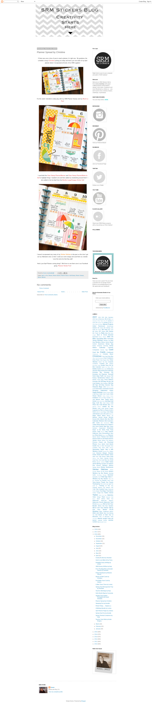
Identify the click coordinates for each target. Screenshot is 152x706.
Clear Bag (104, 356)
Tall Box (97, 480)
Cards (102, 352)
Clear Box (110, 356)
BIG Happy (98, 329)
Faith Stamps (107, 376)
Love (107, 414)
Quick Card (105, 444)
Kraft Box (99, 403)
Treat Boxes (109, 491)
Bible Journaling (98, 338)
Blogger (83, 701)
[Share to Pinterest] (66, 273)
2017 (96, 532)
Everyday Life (97, 374)
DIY (107, 363)
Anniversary (110, 326)
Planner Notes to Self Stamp (68, 275)
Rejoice (111, 447)
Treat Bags (103, 491)
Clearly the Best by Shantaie (104, 557)
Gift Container (104, 383)
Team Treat (110, 480)
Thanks (111, 482)
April (43, 275)
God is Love (110, 386)
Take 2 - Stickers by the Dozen (103, 477)
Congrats (110, 362)
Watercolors (100, 504)
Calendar (102, 347)
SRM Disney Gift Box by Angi (104, 566)
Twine (95, 495)
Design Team (105, 365)
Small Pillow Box (105, 460)
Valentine (110, 495)
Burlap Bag (109, 344)
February (98, 626)
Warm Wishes (101, 498)
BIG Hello (105, 329)
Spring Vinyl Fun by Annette (103, 613)
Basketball (95, 336)
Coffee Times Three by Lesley (104, 584)
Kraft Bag (107, 401)
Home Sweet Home (108, 396)
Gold (94, 388)
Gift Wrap (101, 385)
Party (107, 430)
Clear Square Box (104, 360)
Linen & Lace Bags (101, 412)
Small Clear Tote (97, 460)
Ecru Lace (104, 368)
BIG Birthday (107, 327)
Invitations (95, 397)
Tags (106, 477)
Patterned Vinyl (97, 433)
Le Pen (46, 275)
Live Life (102, 414)
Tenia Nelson (96, 482)
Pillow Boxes (98, 435)
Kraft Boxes (106, 403)
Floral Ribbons (108, 379)
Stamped (98, 465)
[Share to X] (63, 273)
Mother (106, 424)
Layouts (95, 410)
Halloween (104, 390)
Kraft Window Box (105, 404)
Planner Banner (56, 275)
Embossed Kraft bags (107, 370)
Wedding (95, 511)
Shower (104, 456)
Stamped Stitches (107, 465)
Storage (105, 475)
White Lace (96, 513)
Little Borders (96, 414)
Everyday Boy (97, 372)
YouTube (95, 518)
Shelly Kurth (100, 454)
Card (111, 350)
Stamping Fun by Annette (103, 603)
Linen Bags (110, 412)
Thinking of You (104, 485)
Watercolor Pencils (98, 502)
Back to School (102, 335)
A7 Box (110, 322)
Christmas (97, 356)
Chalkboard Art (97, 354)
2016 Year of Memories (98, 319)
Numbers (95, 428)
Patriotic (111, 431)
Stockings (99, 475)
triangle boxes (103, 521)
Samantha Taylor (98, 449)
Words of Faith (103, 515)
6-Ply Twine (100, 320)
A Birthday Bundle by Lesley (103, 608)
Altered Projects (108, 324)
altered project (102, 518)
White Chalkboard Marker (106, 511)
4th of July (107, 319)
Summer (110, 475)
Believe (104, 336)
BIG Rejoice (102, 331)
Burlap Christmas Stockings (100, 345)
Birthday (100, 340)
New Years (110, 426)
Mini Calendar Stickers (103, 420)
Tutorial (111, 492)
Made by (111, 413)
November (99, 538)
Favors (94, 379)
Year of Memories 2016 (106, 516)
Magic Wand (97, 415)
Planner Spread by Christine (104, 601)
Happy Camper (106, 392)
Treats (94, 492)
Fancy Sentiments (99, 378)
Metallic (105, 417)
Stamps (94, 467)
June (97, 551)
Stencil (98, 467)
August (98, 546)
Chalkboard (110, 352)
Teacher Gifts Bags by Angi (103, 591)
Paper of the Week (99, 430)
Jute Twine (105, 399)
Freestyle (95, 381)
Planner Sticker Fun (103, 440)
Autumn (95, 328)
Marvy (103, 415)
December (99, 536)
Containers (95, 363)
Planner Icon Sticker (107, 437)
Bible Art (110, 336)
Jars (112, 397)
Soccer (98, 461)
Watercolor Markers (107, 500)
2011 (96, 641)
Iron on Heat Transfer (105, 397)
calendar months (102, 520)
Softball (103, 461)
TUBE (102, 477)
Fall (112, 376)
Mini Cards (96, 423)
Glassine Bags (97, 387)
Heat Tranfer (106, 394)
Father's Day (109, 378)
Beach (100, 336)
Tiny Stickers (106, 487)
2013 (96, 636)
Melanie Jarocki (97, 417)
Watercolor (96, 500)
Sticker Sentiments (107, 467)
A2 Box (106, 322)
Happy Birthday (98, 392)
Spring (98, 463)
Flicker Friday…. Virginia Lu (103, 606)
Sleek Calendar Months (106, 458)
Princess (95, 442)
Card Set (96, 352)
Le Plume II (106, 410)
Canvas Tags (104, 349)
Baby (103, 333)
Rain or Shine (100, 445)
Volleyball (108, 497)
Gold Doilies (98, 388)
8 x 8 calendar (108, 320)
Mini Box (107, 419)
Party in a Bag (102, 431)
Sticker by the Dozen (102, 471)
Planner (50, 275)
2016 (99, 317)
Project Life (102, 442)
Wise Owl (106, 513)
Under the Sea (103, 495)
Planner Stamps (80, 275)
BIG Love (110, 329)
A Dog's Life (100, 322)
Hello (111, 394)
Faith (101, 376)
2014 (96, 634)
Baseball (110, 335)
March (98, 624)
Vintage (99, 497)
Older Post (85, 292)
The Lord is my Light (106, 484)
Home (63, 292)
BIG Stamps (109, 331)
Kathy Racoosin (100, 401)
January (98, 629)
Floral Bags (100, 379)
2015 (96, 632)
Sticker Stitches (42, 277)
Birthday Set (107, 340)
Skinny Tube (96, 458)
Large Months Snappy (107, 408)
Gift (99, 381)
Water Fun (110, 498)
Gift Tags (95, 385)
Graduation (106, 388)
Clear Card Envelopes (98, 358)
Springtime (104, 463)
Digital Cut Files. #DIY (107, 367)
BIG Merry (95, 331)
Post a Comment (44, 288)
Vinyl (103, 497)
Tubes (106, 492)
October (98, 541)
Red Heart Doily (103, 447)
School (100, 451)
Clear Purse (96, 360)
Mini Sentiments (105, 422)
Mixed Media (100, 424)
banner (95, 520)
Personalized (106, 433)
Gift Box (108, 381)
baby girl (110, 518)
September (99, 543)
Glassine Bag (109, 385)
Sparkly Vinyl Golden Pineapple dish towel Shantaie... (102, 597)
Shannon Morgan (101, 453)
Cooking (102, 363)
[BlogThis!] (61, 273)
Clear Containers (108, 358)
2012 (96, 639)
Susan (52, 687)
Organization (102, 428)
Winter (101, 513)
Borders (98, 342)
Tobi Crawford (100, 489)
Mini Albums (100, 419)
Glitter (104, 386)
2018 (96, 529)
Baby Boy (107, 333)
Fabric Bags (96, 376)
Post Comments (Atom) (51, 295)
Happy (111, 390)
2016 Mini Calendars (107, 317)
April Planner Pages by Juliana (104, 610)
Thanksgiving (96, 484)
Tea (101, 480)
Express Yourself (107, 374)
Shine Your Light (97, 456)
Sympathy (95, 476)
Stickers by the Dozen (100, 473)
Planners (111, 440)
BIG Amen (100, 327)
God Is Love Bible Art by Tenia (104, 560)
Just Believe (96, 399)
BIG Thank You (97, 333)
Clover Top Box (102, 361)
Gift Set (110, 383)
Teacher (104, 480)
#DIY (95, 317)
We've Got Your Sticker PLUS (103, 508)
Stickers (111, 471)
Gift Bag (103, 381)
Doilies (95, 369)
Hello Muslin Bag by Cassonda (104, 593)
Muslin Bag (102, 426)
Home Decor (97, 396)
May (97, 553)
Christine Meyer (108, 354)
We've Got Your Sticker (100, 507)
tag (98, 521)
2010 (96, 644)
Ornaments (110, 428)
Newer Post (40, 292)
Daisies (111, 363)
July (97, 548)
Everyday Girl (108, 372)
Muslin (97, 426)
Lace (99, 408)
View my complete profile (56, 692)
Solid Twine (109, 462)
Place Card (105, 435)
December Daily (96, 365)
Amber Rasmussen (99, 326)
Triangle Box (100, 492)
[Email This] (59, 273)
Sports (94, 463)
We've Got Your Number (105, 506)
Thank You (104, 482)
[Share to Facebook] (64, 273)
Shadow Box (106, 451)
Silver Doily (110, 456)
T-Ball (99, 476)
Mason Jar (110, 415)
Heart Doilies (99, 394)
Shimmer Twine (108, 454)
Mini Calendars (109, 421)
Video (94, 497)
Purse (99, 444)
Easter (99, 369)
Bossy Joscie (105, 342)
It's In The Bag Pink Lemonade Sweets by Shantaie (104, 569)
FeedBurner (106, 308)
